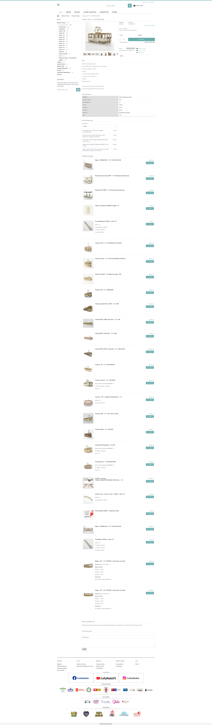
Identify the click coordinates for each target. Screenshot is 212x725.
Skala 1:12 (62, 49)
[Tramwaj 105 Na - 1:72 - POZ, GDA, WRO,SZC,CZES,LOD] (88, 263)
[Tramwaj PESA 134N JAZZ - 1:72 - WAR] (88, 338)
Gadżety (59, 62)
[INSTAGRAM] (131, 677)
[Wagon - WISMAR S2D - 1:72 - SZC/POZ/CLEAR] (88, 164)
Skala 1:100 (62, 31)
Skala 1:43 (62, 41)
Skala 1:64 (62, 37)
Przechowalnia (99, 668)
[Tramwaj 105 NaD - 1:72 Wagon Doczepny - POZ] (88, 279)
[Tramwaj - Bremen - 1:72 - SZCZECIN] (88, 383)
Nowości (59, 74)
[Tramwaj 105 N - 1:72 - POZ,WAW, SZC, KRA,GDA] (88, 247)
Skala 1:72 (62, 35)
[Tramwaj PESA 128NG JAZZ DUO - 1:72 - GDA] (88, 323)
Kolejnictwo (62, 29)
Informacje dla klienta (62, 668)
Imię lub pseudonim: (87, 631)
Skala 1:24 (62, 45)
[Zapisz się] (78, 89)
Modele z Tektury (61, 22)
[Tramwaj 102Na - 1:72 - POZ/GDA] (88, 434)
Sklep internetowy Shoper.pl (106, 723)
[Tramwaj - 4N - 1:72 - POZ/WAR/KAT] (88, 369)
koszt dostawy (119, 666)
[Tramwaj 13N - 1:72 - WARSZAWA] (88, 293)
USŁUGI (59, 70)
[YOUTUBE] (106, 677)
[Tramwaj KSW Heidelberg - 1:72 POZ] (88, 449)
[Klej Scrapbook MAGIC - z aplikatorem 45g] (88, 515)
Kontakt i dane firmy (81, 664)
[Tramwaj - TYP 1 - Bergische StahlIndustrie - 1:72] (88, 401)
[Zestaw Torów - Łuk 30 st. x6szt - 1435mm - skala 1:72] (88, 498)
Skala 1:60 (62, 39)
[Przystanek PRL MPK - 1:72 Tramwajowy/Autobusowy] (88, 194)
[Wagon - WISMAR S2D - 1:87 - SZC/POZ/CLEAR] (88, 530)
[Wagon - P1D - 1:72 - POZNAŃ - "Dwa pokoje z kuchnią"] (88, 565)
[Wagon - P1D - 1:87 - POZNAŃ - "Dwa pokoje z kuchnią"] (88, 595)
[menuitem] (60, 12)
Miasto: (121, 35)
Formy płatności (119, 664)
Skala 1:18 (62, 47)
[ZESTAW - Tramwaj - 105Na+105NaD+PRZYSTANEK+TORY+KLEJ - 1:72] (88, 483)
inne (60, 56)
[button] (117, 54)
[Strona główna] (58, 4)
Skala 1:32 (62, 43)
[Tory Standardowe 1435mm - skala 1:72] (88, 226)
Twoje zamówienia (100, 664)
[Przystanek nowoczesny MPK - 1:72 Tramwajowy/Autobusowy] (88, 179)
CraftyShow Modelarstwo (63, 72)
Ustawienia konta (100, 666)
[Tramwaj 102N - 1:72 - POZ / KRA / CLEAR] (88, 418)
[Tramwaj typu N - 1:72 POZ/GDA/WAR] (88, 466)
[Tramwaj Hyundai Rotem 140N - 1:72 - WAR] (88, 308)
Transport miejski (63, 24)
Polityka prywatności (61, 666)
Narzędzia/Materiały (62, 68)
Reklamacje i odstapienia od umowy (85, 666)
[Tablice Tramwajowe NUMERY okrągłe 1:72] (88, 210)
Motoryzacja (62, 27)
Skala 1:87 (62, 33)
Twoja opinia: (85, 637)
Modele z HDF (60, 66)
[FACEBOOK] (80, 677)
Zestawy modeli (63, 53)
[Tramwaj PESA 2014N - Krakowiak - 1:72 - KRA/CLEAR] (88, 353)
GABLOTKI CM (61, 64)
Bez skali (61, 51)
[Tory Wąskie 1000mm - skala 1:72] (88, 544)
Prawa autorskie (60, 670)
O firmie (137, 664)
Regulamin (59, 664)
